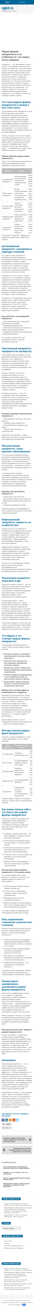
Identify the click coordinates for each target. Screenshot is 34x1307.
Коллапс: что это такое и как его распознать (15, 1173)
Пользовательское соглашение (13, 1248)
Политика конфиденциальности (14, 1246)
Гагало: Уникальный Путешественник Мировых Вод (16, 1178)
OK (24, 1304)
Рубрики (22, 2)
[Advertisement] (17, 30)
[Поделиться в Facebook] (3, 1120)
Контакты (7, 1243)
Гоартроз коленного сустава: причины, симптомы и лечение (18, 1284)
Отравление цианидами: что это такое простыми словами (17, 1288)
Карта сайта (8, 1241)
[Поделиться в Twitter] (17, 1120)
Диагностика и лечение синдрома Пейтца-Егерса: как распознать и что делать (20, 1150)
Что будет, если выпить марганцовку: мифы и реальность (16, 1215)
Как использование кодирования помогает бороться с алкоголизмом (16, 1167)
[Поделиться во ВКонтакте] (6, 1120)
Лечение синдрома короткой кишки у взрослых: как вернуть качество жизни (14, 1139)
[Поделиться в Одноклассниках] (10, 1120)
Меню (7, 2)
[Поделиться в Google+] (14, 1120)
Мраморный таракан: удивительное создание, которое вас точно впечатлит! (16, 1185)
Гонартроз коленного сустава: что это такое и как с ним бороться (18, 1204)
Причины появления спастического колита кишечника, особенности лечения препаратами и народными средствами (18, 1210)
